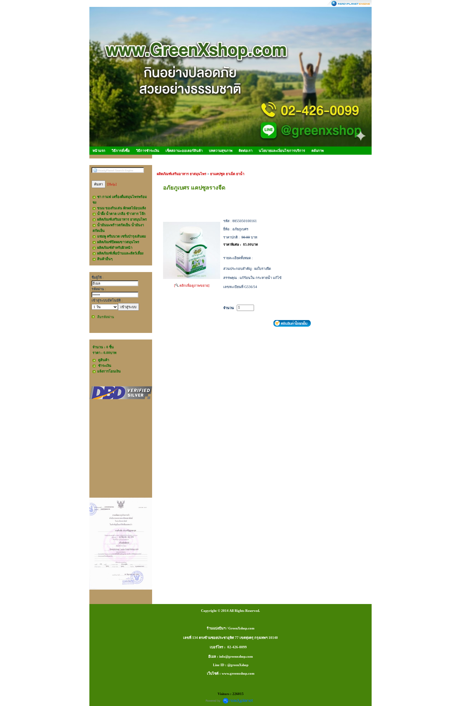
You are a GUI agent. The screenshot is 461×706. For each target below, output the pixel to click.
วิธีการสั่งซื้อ (121, 150)
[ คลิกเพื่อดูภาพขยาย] (191, 285)
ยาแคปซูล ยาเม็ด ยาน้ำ (227, 174)
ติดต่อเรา (245, 150)
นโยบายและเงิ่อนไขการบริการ (282, 150)
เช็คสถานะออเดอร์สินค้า (184, 150)
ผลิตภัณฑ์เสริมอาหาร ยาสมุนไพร (181, 174)
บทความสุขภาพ (220, 150)
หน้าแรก (99, 150)
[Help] (112, 184)
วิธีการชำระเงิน (147, 150)
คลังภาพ (317, 150)
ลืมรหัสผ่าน (105, 317)
